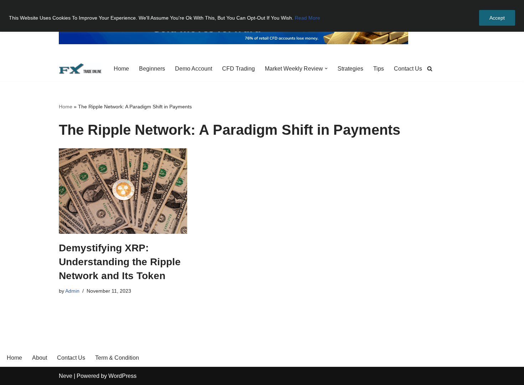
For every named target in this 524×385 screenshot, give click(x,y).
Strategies (350, 69)
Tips (378, 69)
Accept (497, 18)
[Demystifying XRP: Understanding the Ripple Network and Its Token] (123, 191)
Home (121, 69)
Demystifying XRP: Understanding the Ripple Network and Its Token (120, 261)
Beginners (152, 69)
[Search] (429, 68)
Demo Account (193, 69)
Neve (65, 376)
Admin (72, 291)
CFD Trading (238, 69)
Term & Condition (117, 358)
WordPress (122, 376)
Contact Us (408, 69)
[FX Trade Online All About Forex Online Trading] (80, 68)
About (39, 358)
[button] (326, 68)
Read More (307, 18)
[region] (262, 16)
